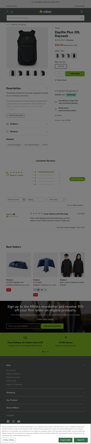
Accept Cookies (65, 440)
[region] (45, 434)
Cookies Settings (8, 440)
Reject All (81, 440)
